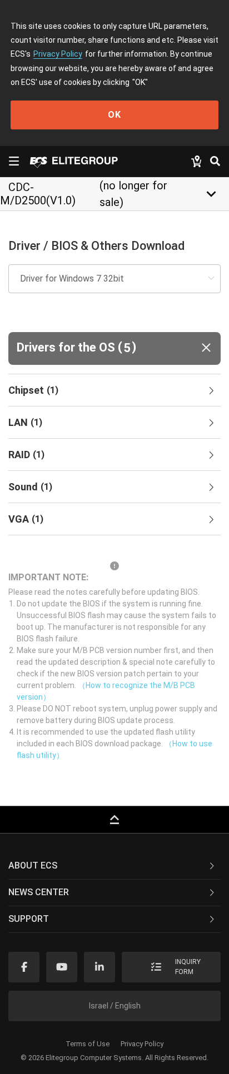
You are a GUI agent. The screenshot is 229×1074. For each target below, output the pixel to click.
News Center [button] (38, 892)
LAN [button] (25, 422)
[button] (114, 348)
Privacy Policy (57, 53)
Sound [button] (30, 487)
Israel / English (115, 1005)
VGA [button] (25, 519)
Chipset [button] (33, 390)
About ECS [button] (32, 865)
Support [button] (28, 919)
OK (114, 114)
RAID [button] (26, 454)
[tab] (114, 390)
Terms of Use (87, 1044)
